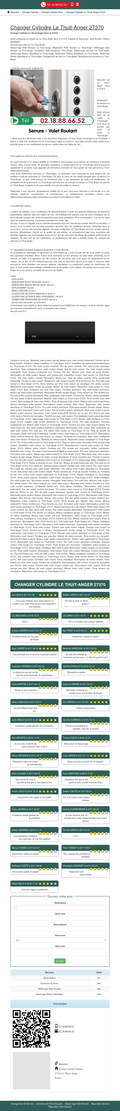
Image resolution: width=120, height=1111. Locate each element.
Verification (60, 902)
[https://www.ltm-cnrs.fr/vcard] (31, 1029)
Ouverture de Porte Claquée (49, 1103)
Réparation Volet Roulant (60, 1106)
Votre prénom (60, 924)
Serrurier (63, 1064)
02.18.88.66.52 (57, 4)
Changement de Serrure (22, 1103)
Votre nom (60, 913)
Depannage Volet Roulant (77, 1103)
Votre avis (60, 946)
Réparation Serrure (100, 1103)
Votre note (60, 935)
